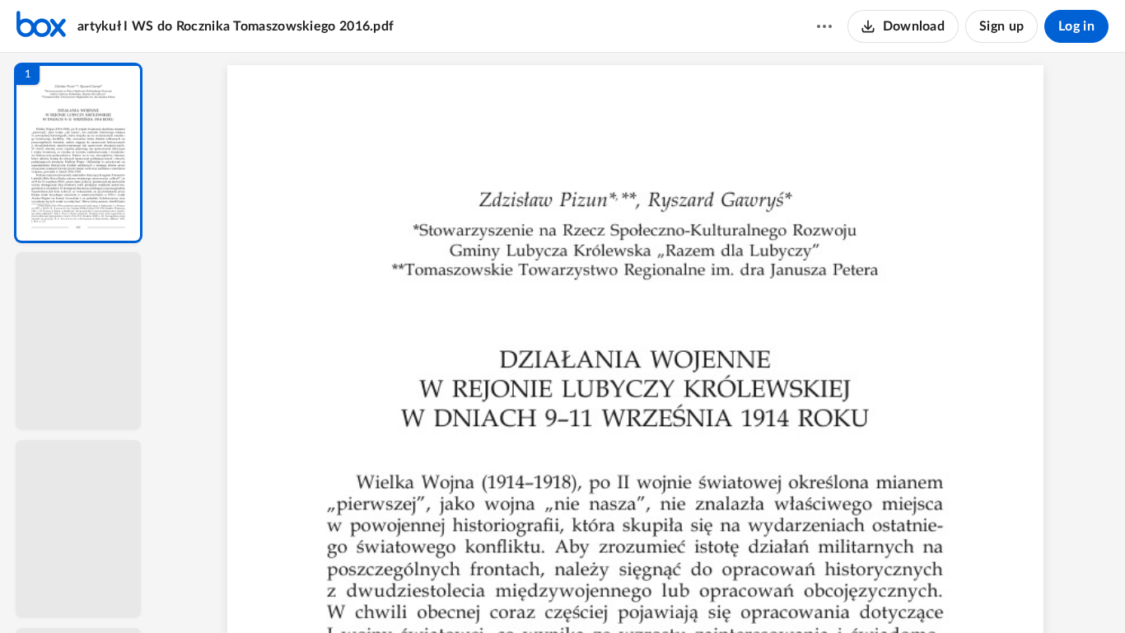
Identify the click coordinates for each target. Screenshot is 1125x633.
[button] (78, 153)
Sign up (1001, 26)
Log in (1076, 26)
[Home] (41, 26)
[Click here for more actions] (824, 26)
